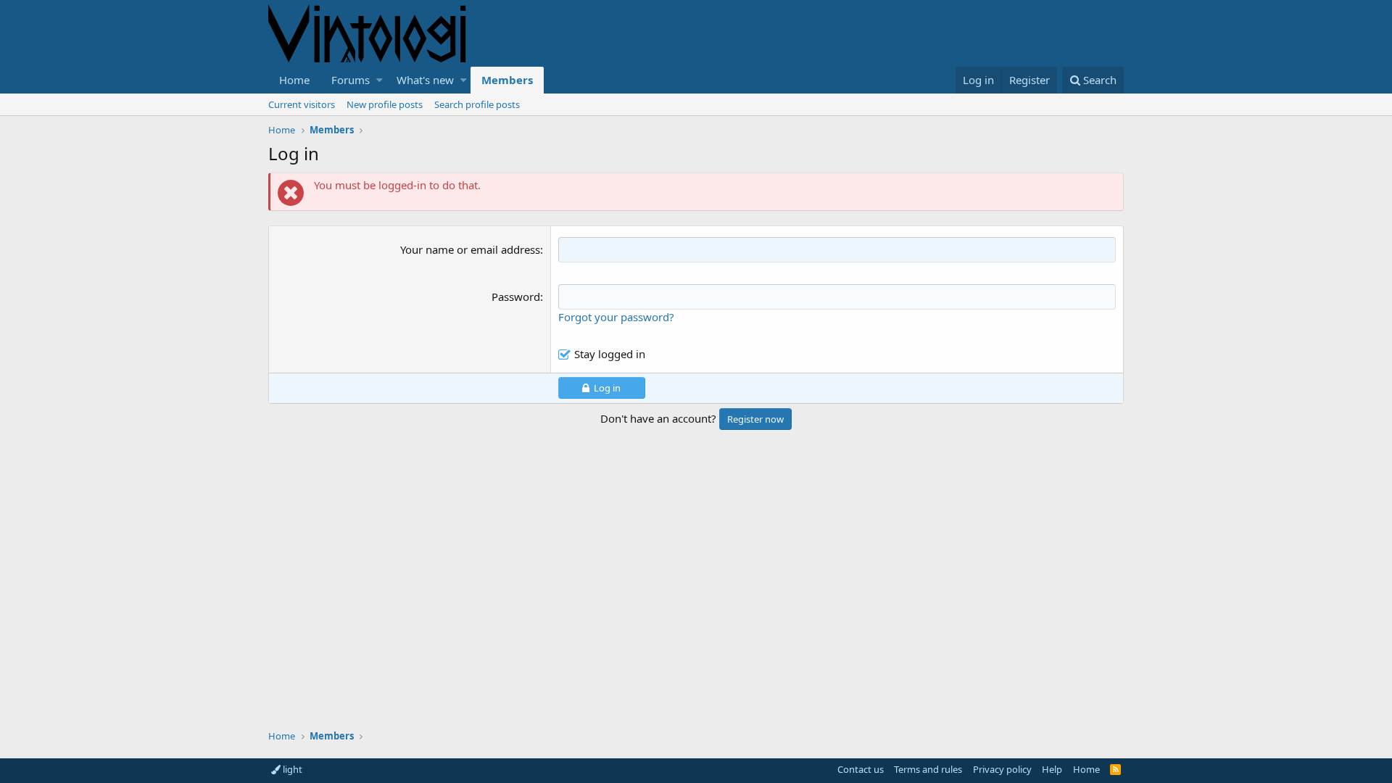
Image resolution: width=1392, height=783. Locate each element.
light (291, 769)
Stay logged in (609, 354)
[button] (379, 80)
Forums (350, 79)
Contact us (860, 769)
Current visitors (301, 104)
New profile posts (385, 104)
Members (507, 79)
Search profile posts (477, 104)
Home (294, 79)
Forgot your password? (616, 317)
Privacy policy (1002, 769)
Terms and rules (928, 769)
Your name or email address (470, 249)
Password (516, 296)
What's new (425, 79)
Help (1052, 769)
